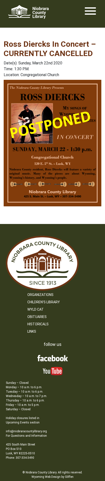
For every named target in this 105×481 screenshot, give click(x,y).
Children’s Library (43, 302)
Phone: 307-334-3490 (20, 457)
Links (31, 331)
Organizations (40, 295)
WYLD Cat (35, 309)
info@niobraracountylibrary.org (26, 431)
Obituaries (37, 317)
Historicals (38, 324)
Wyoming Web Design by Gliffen (53, 477)
